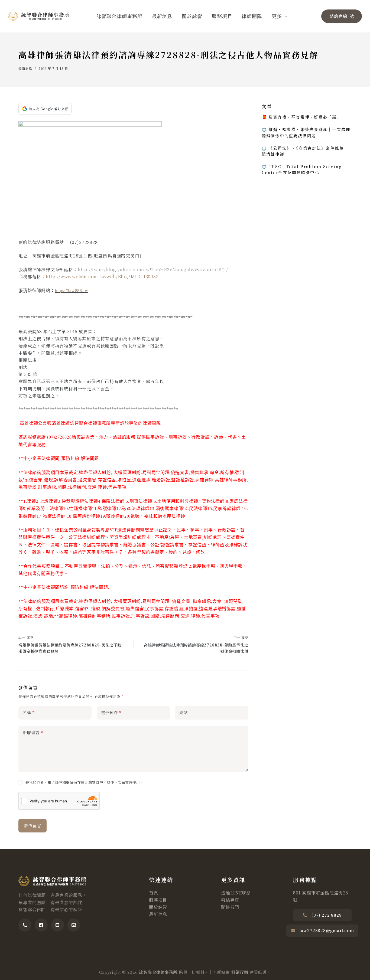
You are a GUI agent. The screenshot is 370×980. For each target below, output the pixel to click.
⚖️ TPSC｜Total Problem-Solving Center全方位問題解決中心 (302, 169)
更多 (277, 15)
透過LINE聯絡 (236, 893)
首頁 (153, 893)
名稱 (28, 712)
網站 (183, 712)
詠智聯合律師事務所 (119, 15)
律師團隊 (252, 15)
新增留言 (32, 732)
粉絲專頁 (230, 900)
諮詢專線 (338, 16)
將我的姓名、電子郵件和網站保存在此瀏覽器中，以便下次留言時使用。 (84, 782)
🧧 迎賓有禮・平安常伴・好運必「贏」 (301, 117)
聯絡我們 (230, 907)
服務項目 (222, 15)
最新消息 (162, 15)
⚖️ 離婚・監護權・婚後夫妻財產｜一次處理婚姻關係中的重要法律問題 (306, 132)
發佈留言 (32, 825)
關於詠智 (192, 15)
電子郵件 (111, 712)
